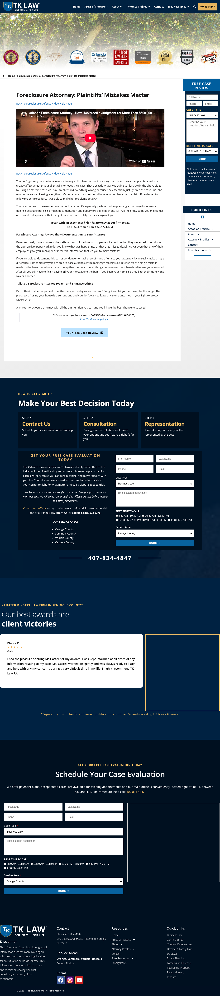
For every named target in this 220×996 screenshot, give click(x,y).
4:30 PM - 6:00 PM (17, 868)
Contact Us (36, 423)
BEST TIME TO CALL (199, 146)
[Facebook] (61, 980)
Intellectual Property (178, 967)
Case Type (121, 477)
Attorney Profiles (137, 6)
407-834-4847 (135, 792)
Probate (171, 977)
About (116, 6)
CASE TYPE (193, 109)
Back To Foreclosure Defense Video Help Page (44, 103)
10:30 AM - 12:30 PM (157, 515)
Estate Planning (175, 958)
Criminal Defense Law (179, 944)
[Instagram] (70, 980)
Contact (159, 6)
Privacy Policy (119, 963)
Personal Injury (175, 972)
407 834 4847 (207, 6)
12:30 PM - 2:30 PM (129, 520)
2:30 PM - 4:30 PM (155, 520)
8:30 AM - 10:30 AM (129, 515)
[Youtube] (79, 980)
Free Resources (177, 6)
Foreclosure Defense (28, 75)
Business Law (174, 935)
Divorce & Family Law (179, 949)
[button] (194, 6)
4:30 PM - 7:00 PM (181, 520)
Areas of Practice (95, 6)
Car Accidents (175, 939)
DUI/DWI (172, 953)
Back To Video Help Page (94, 319)
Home (76, 6)
